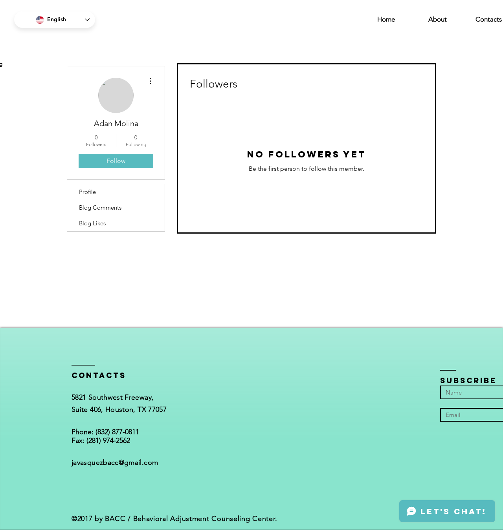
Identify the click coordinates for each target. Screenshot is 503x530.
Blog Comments (100, 207)
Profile (87, 192)
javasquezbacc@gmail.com (115, 462)
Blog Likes (92, 223)
